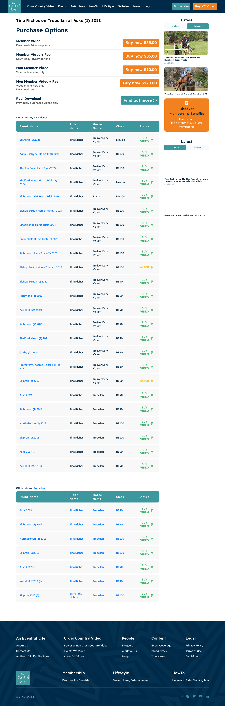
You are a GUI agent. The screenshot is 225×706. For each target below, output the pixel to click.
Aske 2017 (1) (27, 451)
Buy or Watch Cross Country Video (86, 645)
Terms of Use (194, 651)
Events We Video (74, 651)
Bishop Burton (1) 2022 (33, 281)
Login (148, 6)
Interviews (78, 6)
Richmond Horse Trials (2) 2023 (38, 253)
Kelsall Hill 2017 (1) (30, 466)
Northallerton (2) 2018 (32, 423)
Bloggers (127, 645)
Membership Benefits (186, 113)
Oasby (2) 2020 (28, 352)
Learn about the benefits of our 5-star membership (186, 122)
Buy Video (144, 139)
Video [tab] (175, 26)
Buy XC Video (205, 6)
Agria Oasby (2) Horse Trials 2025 (39, 154)
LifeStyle (108, 6)
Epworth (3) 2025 (29, 139)
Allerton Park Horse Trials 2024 (37, 168)
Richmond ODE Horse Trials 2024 (39, 196)
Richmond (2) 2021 (30, 324)
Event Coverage (161, 645)
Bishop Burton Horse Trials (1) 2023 (40, 267)
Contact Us (23, 651)
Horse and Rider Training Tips (190, 680)
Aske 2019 (25, 395)
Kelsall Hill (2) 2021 (30, 310)
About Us (22, 645)
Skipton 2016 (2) (29, 595)
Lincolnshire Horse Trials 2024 (37, 224)
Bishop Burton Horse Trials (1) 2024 (40, 210)
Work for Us (129, 651)
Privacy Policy (194, 645)
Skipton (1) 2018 (29, 437)
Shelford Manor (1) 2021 (33, 338)
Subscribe (181, 6)
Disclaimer (192, 656)
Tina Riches (77, 510)
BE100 (120, 538)
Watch (144, 267)
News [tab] (197, 26)
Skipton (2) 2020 (29, 380)
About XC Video (74, 656)
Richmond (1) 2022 (30, 295)
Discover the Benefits (75, 680)
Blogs (125, 656)
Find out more (140, 101)
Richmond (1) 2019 (30, 409)
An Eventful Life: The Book (32, 656)
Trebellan (39, 488)
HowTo (93, 6)
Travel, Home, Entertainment (131, 680)
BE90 (119, 510)
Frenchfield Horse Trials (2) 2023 (38, 239)
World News (159, 651)
